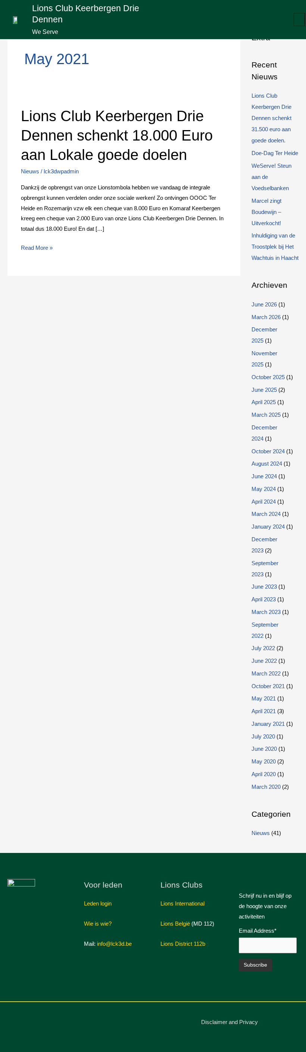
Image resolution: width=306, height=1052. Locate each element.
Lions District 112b (182, 944)
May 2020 (264, 761)
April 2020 (264, 774)
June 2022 (264, 661)
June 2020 (264, 749)
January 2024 (268, 526)
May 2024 (264, 489)
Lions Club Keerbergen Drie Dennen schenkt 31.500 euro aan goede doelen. (271, 118)
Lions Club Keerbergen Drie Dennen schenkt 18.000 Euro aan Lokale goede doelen (117, 135)
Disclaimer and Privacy (229, 1022)
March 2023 (266, 612)
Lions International (182, 903)
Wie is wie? (98, 923)
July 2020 (263, 736)
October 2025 (268, 377)
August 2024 (267, 463)
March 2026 (266, 317)
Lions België (175, 923)
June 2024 (264, 476)
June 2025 (264, 390)
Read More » (37, 247)
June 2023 (264, 586)
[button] (299, 19)
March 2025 (266, 415)
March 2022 (266, 673)
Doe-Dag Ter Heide (275, 153)
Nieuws (30, 171)
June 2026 (264, 304)
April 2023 (264, 599)
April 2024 (264, 501)
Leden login (98, 903)
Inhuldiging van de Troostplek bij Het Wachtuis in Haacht (275, 246)
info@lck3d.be (114, 944)
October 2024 (268, 451)
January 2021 (268, 724)
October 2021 (268, 686)
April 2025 (264, 402)
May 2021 (264, 698)
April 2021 (264, 711)
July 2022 (263, 648)
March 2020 (266, 787)
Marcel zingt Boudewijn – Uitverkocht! (266, 212)
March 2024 (266, 514)
